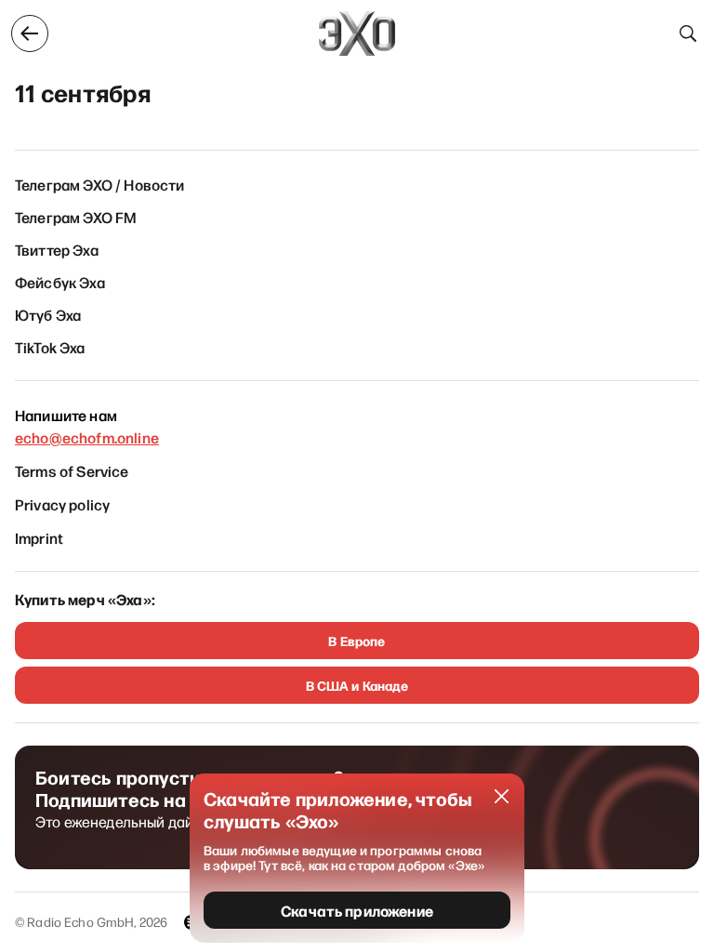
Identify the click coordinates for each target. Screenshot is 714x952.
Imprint (39, 537)
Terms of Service (72, 470)
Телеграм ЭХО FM (76, 216)
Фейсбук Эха (60, 281)
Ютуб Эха (48, 314)
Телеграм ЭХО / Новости (100, 184)
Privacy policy (62, 504)
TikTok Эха (50, 347)
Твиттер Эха (57, 249)
